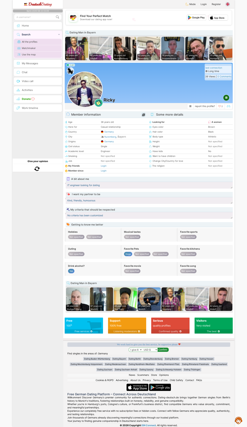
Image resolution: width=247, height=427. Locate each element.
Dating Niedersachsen (115, 364)
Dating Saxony (146, 369)
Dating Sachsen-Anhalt (126, 369)
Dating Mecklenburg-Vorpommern (86, 364)
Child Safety (176, 380)
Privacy (147, 380)
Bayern (122, 136)
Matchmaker (29, 48)
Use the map (29, 54)
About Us (135, 380)
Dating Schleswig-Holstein (168, 369)
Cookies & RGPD (105, 380)
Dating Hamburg (189, 359)
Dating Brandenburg (152, 359)
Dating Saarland (219, 364)
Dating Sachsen (104, 369)
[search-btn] (57, 17)
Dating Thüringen (192, 369)
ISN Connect (148, 425)
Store (154, 374)
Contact (189, 380)
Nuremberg (110, 136)
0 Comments (224, 76)
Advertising (122, 380)
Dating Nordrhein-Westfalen (142, 364)
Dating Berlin (135, 359)
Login (204, 4)
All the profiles (29, 41)
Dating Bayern (119, 359)
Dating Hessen (206, 359)
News (132, 374)
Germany (109, 131)
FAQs (199, 380)
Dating (40, 4)
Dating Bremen (172, 359)
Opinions (164, 374)
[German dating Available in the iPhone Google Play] (160, 385)
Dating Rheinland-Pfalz (168, 364)
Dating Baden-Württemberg (97, 359)
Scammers (143, 374)
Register (216, 4)
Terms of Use (160, 380)
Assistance (238, 420)
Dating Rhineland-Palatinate (195, 364)
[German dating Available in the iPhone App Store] (138, 385)
